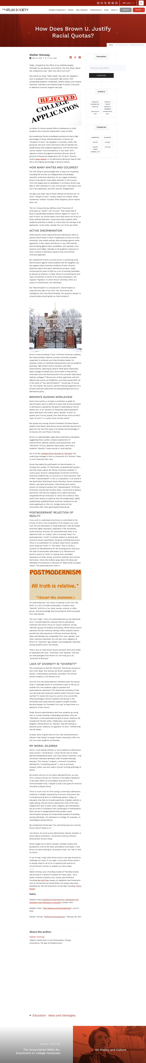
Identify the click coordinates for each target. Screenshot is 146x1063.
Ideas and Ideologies (61, 1015)
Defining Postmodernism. (54, 917)
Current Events (95, 147)
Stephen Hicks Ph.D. (107, 112)
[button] (128, 3)
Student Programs (56, 10)
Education (39, 1015)
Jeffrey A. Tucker (107, 102)
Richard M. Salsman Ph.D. (95, 102)
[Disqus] (55, 980)
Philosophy (107, 137)
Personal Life (95, 151)
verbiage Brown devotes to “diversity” (57, 454)
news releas (40, 159)
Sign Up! (126, 10)
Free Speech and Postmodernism (57, 908)
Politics (95, 142)
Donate (138, 10)
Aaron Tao (95, 106)
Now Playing (81, 10)
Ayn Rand (107, 147)
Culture (107, 142)
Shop (106, 10)
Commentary (95, 137)
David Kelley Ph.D (95, 112)
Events (70, 10)
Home (111, 45)
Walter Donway (36, 937)
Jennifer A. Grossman (107, 107)
